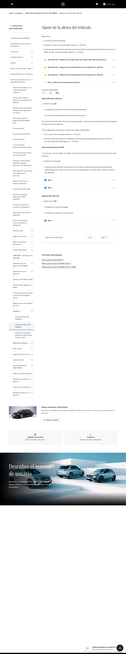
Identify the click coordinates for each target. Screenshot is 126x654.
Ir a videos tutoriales (51, 420)
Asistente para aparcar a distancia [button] (21, 380)
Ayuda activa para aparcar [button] (22, 373)
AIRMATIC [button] (16, 311)
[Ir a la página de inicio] (63, 4)
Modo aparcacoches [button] (20, 236)
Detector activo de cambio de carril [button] (22, 304)
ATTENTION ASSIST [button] (20, 250)
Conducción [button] (14, 52)
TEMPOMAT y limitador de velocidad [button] (22, 257)
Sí (89, 237)
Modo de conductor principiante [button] (20, 243)
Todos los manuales (16, 13)
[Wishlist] (96, 4)
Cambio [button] (13, 63)
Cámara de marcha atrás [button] (21, 354)
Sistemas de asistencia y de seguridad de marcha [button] (20, 81)
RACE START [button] (17, 349)
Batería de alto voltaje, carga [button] (20, 68)
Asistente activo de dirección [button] (19, 272)
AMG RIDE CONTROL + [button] (21, 343)
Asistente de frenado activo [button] (22, 279)
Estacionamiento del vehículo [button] (20, 74)
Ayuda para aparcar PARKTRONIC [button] (20, 367)
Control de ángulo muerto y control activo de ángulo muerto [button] (22, 295)
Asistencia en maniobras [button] (21, 387)
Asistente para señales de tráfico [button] (22, 286)
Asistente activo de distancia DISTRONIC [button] (20, 264)
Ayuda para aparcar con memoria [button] (21, 394)
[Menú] (12, 4)
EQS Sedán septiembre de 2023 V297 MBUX (41, 13)
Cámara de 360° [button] (18, 360)
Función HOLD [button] (18, 231)
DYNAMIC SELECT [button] (16, 57)
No (103, 237)
